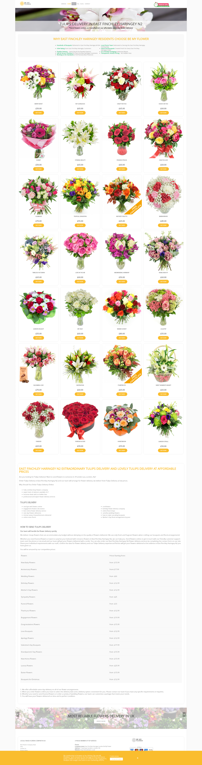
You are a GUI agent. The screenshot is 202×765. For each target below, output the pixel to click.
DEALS (74, 4)
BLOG (82, 4)
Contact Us (23, 748)
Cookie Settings (115, 756)
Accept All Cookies (117, 759)
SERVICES (63, 4)
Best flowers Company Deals (28, 744)
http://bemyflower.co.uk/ (87, 750)
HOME (69, 4)
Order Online (101, 721)
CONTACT (87, 4)
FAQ (78, 4)
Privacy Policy (24, 750)
